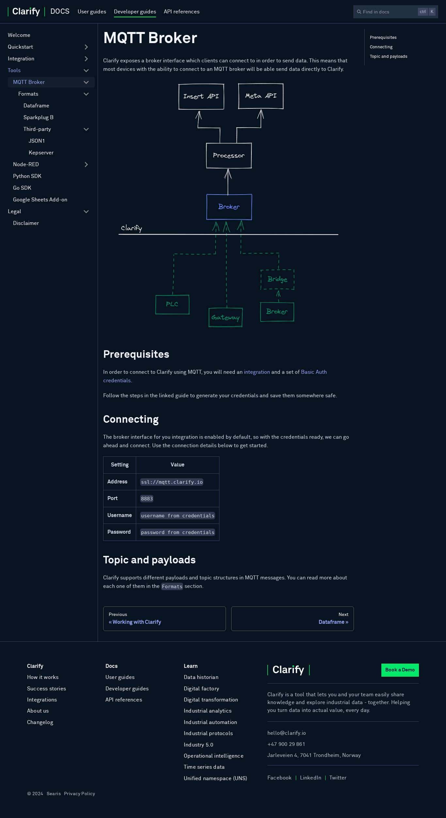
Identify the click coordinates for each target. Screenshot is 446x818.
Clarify (35, 666)
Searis (54, 794)
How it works (42, 677)
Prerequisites (383, 38)
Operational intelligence (214, 756)
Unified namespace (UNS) (215, 778)
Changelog (40, 722)
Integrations (42, 699)
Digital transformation (211, 699)
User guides (92, 11)
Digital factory (201, 688)
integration (257, 372)
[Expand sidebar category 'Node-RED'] (86, 164)
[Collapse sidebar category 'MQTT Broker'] (86, 82)
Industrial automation (210, 722)
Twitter (337, 777)
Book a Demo (400, 670)
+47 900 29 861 (286, 744)
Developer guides (135, 11)
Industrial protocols (208, 733)
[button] (49, 47)
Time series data (204, 767)
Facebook (279, 777)
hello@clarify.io (286, 733)
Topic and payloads (388, 57)
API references (181, 11)
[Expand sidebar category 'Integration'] (86, 59)
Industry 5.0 (198, 744)
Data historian (201, 677)
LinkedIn (311, 777)
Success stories (46, 688)
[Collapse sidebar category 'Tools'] (86, 70)
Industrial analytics (207, 711)
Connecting (381, 47)
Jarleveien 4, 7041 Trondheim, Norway (314, 755)
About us (38, 711)
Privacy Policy (79, 794)
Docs (111, 666)
